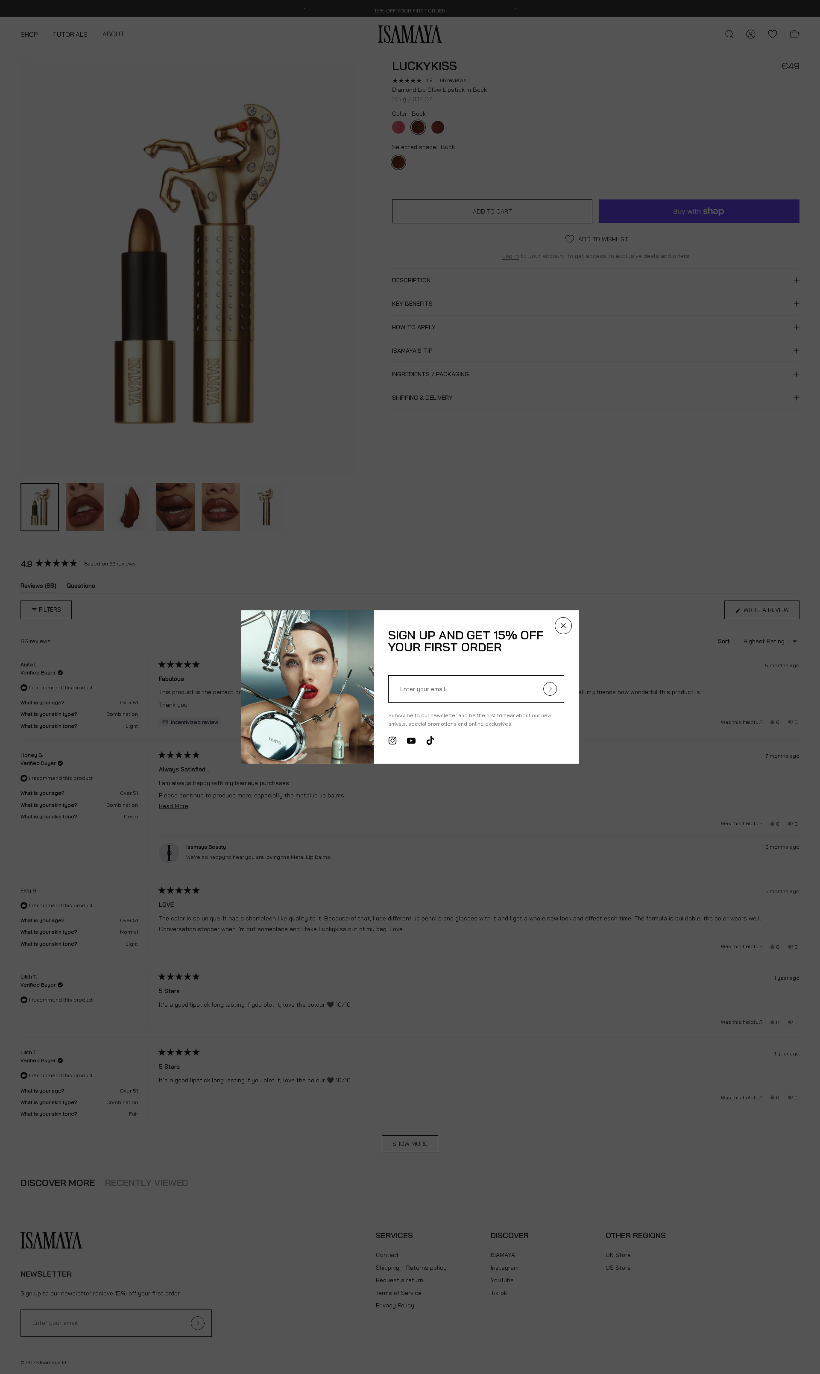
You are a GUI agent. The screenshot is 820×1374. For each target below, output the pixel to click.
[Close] (563, 625)
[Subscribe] (550, 689)
